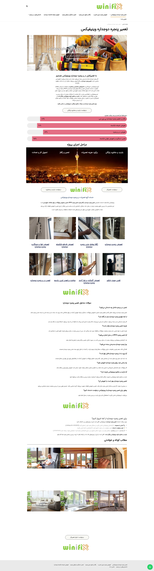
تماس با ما (123, 19)
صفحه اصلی (125, 24)
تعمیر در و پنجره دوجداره (40, 280)
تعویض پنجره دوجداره (113, 244)
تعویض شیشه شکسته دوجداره (51, 15)
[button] (119, 425)
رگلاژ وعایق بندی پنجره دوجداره (89, 245)
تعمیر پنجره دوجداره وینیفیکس (118, 15)
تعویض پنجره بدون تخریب (100, 15)
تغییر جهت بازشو (113, 280)
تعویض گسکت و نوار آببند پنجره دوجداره (89, 281)
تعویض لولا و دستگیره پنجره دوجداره (40, 245)
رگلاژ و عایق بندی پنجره (85, 15)
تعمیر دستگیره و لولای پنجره (69, 15)
